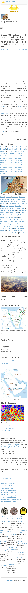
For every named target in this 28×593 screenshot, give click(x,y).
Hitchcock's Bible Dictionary (9, 501)
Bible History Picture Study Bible (11, 447)
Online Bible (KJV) (7, 486)
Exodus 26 (11, 162)
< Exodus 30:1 (5, 49)
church (3, 131)
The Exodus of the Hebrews (9, 360)
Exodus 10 (10, 151)
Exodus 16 (3, 156)
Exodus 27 (18, 162)
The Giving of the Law (7, 428)
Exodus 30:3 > (23, 49)
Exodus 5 (3, 149)
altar (2, 111)
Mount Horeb (5, 363)
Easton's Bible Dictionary (8, 492)
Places (9, 531)
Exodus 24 (18, 160)
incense (20, 106)
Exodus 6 (10, 149)
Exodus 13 (6, 153)
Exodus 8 (23, 149)
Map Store (19, 557)
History (22, 516)
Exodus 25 (3, 162)
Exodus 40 (3, 174)
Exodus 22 (3, 160)
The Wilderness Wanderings (9, 432)
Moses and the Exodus (7, 426)
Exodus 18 (18, 156)
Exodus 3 (16, 147)
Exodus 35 (11, 169)
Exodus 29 (11, 165)
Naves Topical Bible (7, 488)
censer (3, 106)
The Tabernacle (5, 430)
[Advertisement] (14, 64)
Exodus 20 (11, 158)
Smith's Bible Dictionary (8, 490)
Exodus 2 (10, 147)
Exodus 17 (11, 156)
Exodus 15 (21, 153)
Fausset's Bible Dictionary (9, 497)
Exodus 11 (17, 151)
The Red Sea (4, 366)
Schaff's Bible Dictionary (8, 495)
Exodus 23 (11, 160)
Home (3, 516)
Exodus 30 (18, 165)
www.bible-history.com (13, 445)
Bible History (9, 580)
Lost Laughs (20, 552)
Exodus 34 (3, 169)
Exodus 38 (11, 171)
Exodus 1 (3, 147)
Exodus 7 (16, 149)
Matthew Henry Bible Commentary (11, 499)
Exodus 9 (3, 151)
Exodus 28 (3, 165)
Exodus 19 (3, 158)
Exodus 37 (3, 171)
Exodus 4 (23, 147)
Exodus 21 (18, 158)
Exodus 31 (3, 167)
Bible (11, 516)
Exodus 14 (13, 153)
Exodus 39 (18, 171)
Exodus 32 (11, 167)
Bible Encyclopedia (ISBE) (9, 483)
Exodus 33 (18, 167)
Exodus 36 (18, 169)
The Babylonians (12, 564)
